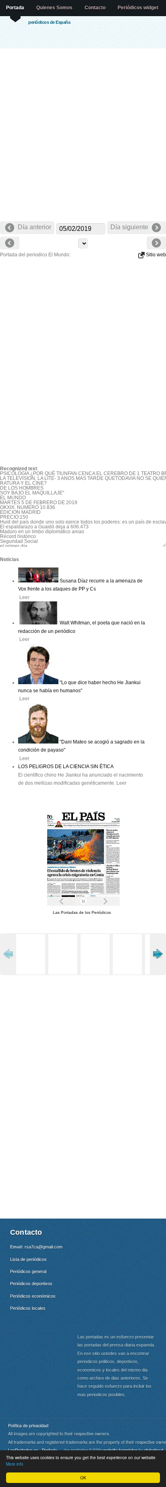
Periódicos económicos (33, 1296)
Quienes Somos (54, 7)
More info (14, 1464)
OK (83, 1477)
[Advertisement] (83, 135)
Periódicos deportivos (31, 1283)
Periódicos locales (28, 1308)
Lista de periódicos (28, 1259)
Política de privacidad (28, 1425)
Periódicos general (28, 1271)
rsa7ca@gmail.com (43, 1246)
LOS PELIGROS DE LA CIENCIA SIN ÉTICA (66, 766)
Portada (15, 7)
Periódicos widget (138, 7)
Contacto (95, 7)
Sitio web (155, 255)
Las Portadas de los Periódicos (82, 912)
